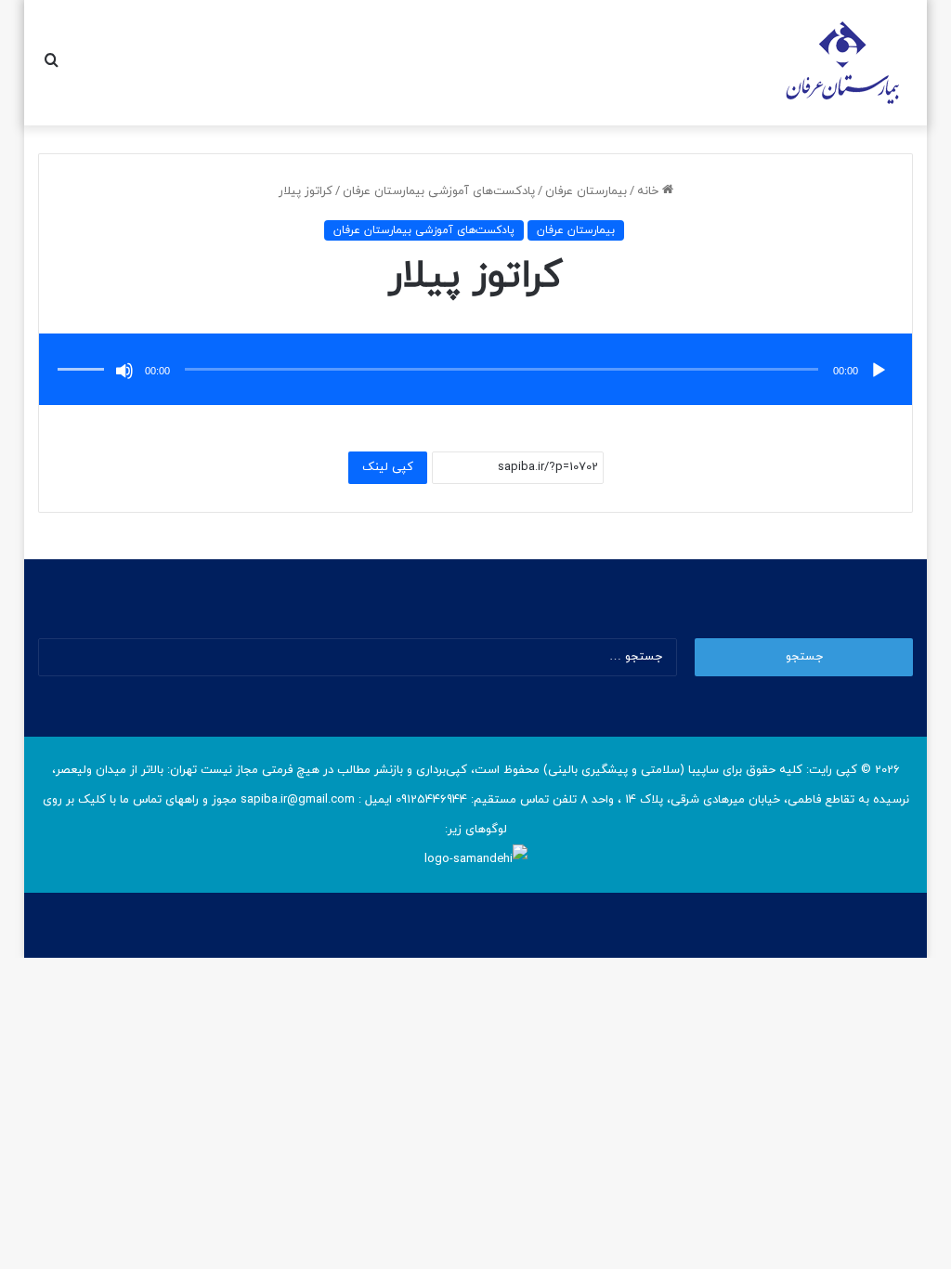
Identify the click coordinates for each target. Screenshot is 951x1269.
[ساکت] (124, 370)
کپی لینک (387, 467)
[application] (476, 371)
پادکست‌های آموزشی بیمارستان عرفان (439, 191)
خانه (649, 191)
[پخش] (878, 370)
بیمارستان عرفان (586, 191)
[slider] (84, 350)
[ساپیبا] (842, 63)
